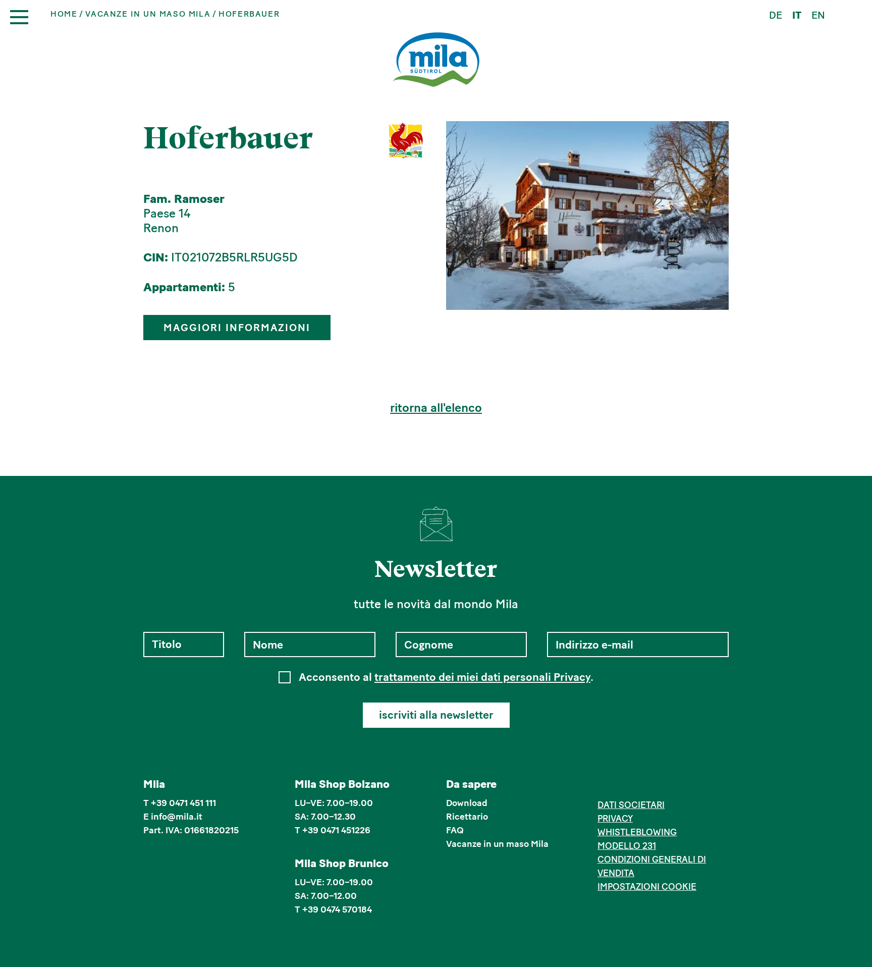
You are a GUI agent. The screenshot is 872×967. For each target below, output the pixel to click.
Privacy (615, 818)
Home (63, 14)
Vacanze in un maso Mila (147, 14)
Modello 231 (626, 845)
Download (466, 803)
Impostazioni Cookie (646, 886)
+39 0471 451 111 (183, 803)
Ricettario (467, 816)
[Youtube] (650, 785)
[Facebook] (603, 785)
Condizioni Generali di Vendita (651, 866)
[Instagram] (619, 785)
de (775, 15)
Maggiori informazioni (237, 327)
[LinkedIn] (634, 785)
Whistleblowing (637, 832)
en (818, 15)
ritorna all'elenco (436, 408)
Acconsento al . (446, 677)
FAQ (455, 830)
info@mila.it (176, 816)
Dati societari (631, 805)
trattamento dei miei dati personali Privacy (482, 677)
